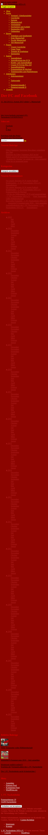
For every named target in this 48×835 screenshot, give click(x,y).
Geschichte (15, 18)
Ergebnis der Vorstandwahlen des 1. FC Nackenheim (21, 767)
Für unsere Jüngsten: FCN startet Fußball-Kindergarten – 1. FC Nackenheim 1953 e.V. (23, 182)
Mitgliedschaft (16, 22)
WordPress (25, 833)
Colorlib (7, 833)
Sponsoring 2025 (17, 29)
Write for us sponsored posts (17, 161)
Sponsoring (15, 54)
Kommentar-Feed (13, 788)
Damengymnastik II (18, 87)
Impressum (10, 824)
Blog (8, 11)
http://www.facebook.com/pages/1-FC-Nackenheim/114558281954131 (14, 116)
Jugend (8, 56)
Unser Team (15, 49)
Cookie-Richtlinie (27, 820)
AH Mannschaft (17, 42)
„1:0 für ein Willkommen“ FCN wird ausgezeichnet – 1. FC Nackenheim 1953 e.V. (26, 195)
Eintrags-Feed (11, 785)
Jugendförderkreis (18, 67)
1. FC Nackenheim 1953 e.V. (12, 831)
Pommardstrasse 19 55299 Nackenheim (8, 801)
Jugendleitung (16, 58)
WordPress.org (11, 790)
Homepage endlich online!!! (12, 765)
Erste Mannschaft (17, 38)
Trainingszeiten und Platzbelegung (24, 72)
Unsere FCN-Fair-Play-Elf (21, 65)
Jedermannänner (17, 76)
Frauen (8, 45)
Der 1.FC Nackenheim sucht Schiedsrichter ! (18, 771)
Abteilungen (11, 74)
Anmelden (10, 783)
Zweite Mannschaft (18, 40)
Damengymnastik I (18, 85)
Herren (8, 33)
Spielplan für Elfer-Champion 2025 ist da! (22, 155)
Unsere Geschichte (18, 47)
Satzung (14, 20)
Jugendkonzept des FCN (20, 60)
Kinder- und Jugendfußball (21, 63)
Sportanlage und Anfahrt (20, 27)
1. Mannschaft (34, 102)
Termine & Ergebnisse (19, 51)
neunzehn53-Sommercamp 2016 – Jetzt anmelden (27, 203)
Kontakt (9, 89)
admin (26, 102)
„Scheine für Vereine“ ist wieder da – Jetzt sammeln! (26, 159)
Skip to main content (9, 2)
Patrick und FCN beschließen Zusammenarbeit (24, 157)
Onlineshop (15, 31)
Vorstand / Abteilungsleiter (21, 16)
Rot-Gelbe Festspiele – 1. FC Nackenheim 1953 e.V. (26, 201)
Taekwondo (15, 81)
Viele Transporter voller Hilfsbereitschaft (16, 748)
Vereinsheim (15, 25)
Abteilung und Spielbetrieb (21, 36)
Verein (8, 13)
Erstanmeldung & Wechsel (21, 69)
